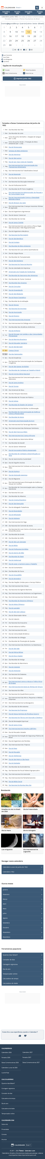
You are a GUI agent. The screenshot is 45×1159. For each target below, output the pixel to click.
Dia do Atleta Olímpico (16, 604)
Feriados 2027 (40, 12)
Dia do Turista (13, 386)
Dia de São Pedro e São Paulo (19, 759)
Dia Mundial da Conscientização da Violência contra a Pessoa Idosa (24, 413)
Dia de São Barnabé (15, 347)
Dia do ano (6, 969)
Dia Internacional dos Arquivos (19, 320)
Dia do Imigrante (14, 671)
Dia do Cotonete (14, 667)
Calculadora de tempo (10, 979)
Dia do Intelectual (15, 560)
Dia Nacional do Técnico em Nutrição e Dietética (25, 718)
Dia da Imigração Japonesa (18, 475)
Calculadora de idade (10, 983)
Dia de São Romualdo (16, 504)
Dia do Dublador (14, 763)
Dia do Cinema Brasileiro (17, 500)
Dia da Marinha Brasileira (18, 339)
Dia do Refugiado (15, 515)
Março (5, 899)
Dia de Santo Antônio (16, 383)
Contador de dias (9, 960)
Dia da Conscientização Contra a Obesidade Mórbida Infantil (24, 198)
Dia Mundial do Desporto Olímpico (21, 601)
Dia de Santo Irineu (15, 725)
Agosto (5, 918)
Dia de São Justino (15, 158)
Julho (4, 913)
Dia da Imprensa (14, 154)
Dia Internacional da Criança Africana (22, 436)
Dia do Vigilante (14, 518)
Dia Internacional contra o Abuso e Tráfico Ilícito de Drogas (25, 682)
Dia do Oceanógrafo (16, 290)
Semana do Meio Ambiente (18, 151)
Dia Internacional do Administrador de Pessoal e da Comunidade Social (26, 193)
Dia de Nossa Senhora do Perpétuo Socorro (24, 714)
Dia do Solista (13, 401)
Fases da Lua (29, 73)
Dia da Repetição (15, 174)
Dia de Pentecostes (15, 147)
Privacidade (5, 1129)
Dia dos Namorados (15, 354)
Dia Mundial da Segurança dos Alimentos (23, 275)
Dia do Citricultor (15, 286)
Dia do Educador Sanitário (18, 343)
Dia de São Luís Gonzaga (17, 542)
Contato (4, 1134)
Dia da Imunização (15, 312)
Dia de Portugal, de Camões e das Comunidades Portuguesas (25, 335)
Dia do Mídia (13, 545)
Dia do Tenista (14, 305)
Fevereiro (6, 894)
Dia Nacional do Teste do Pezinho (20, 264)
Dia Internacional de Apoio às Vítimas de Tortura (26, 687)
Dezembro (6, 937)
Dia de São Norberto (16, 261)
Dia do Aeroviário (15, 579)
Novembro (6, 932)
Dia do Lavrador (14, 608)
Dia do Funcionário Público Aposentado (22, 450)
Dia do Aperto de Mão (16, 553)
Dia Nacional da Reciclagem (18, 235)
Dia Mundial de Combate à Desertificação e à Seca (24, 454)
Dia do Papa (13, 748)
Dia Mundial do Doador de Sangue (21, 405)
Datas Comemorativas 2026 (10, 1062)
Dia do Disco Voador (16, 656)
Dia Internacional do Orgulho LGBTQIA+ (22, 729)
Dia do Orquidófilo (15, 575)
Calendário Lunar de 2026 (9, 1068)
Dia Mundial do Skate (16, 557)
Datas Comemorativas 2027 (31, 1062)
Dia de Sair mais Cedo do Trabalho (21, 162)
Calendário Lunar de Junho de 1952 (15, 867)
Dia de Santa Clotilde (16, 223)
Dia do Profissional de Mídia (18, 549)
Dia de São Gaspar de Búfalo (19, 367)
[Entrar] (42, 8)
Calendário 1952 (8, 872)
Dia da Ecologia (14, 242)
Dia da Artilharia (14, 331)
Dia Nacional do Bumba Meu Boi (20, 785)
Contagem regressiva (10, 964)
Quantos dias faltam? (10, 955)
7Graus (21, 1150)
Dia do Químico (14, 471)
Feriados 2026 (17, 12)
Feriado (7, 70)
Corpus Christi (14, 350)
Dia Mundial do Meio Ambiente (20, 246)
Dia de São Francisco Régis (18, 432)
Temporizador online (10, 974)
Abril (4, 904)
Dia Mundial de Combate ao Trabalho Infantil (24, 370)
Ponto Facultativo (31, 70)
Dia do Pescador (14, 752)
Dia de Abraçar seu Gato (17, 203)
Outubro (6, 928)
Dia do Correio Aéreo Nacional (19, 374)
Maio (4, 909)
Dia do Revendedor (15, 511)
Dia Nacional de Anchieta (17, 309)
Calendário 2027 (28, 12)
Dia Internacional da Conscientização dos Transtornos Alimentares (23, 166)
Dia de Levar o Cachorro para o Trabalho (23, 564)
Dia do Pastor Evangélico (17, 298)
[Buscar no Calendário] (37, 8)
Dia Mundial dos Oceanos (18, 283)
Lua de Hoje (5, 1073)
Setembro (6, 923)
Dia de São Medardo (16, 294)
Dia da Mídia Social (15, 782)
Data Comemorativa (11, 73)
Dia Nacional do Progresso (18, 710)
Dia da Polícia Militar (16, 652)
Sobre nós (5, 1124)
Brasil (18, 8)
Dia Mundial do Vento (16, 417)
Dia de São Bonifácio (16, 239)
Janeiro (5, 890)
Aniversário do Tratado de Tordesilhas (22, 272)
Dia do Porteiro (14, 316)
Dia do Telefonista (15, 756)
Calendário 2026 (6, 12)
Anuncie (4, 1139)
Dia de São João (14, 649)
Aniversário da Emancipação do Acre (21, 421)
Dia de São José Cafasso (17, 612)
